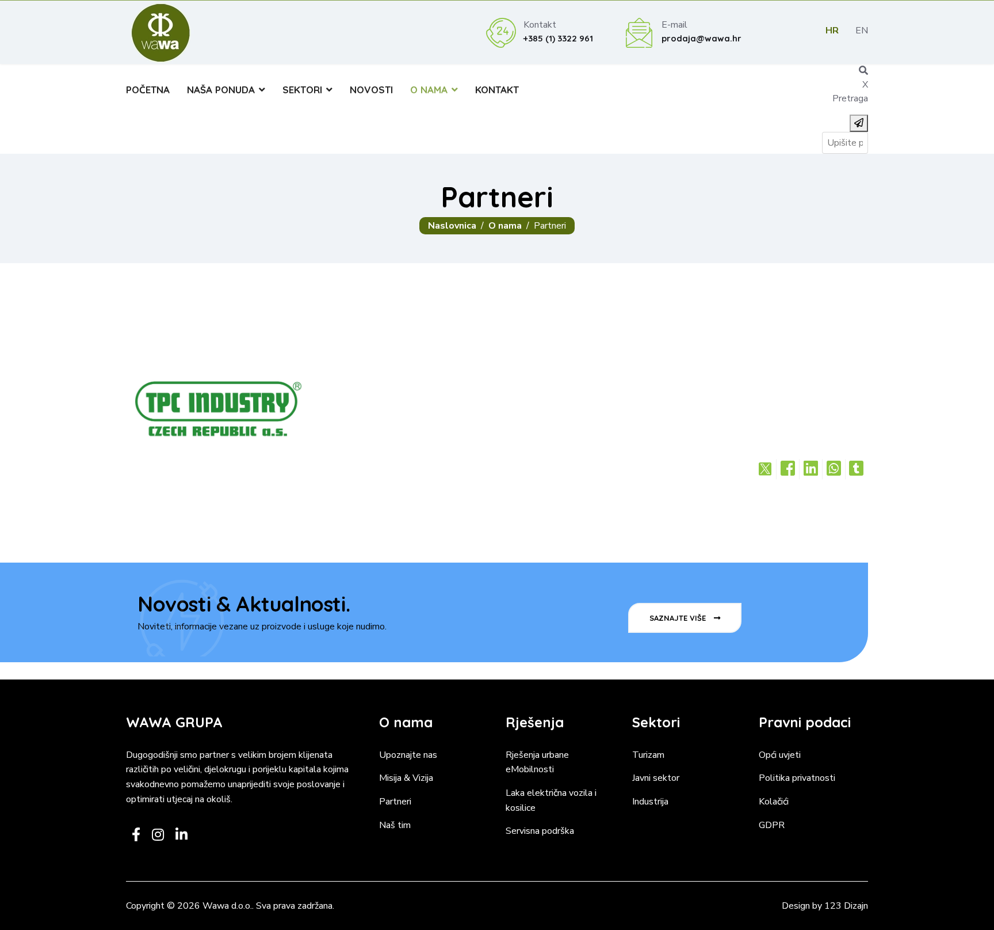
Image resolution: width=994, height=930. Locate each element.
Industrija (650, 801)
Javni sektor (655, 778)
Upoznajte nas (408, 755)
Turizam (648, 755)
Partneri (395, 801)
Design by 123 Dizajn (825, 905)
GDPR (772, 825)
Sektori (302, 89)
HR (832, 30)
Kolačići (774, 801)
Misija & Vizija (406, 778)
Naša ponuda (221, 89)
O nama (429, 89)
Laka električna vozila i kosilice (551, 800)
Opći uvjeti (780, 755)
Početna (148, 89)
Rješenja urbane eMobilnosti (537, 762)
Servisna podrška (540, 831)
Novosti (371, 89)
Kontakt (497, 89)
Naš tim (395, 825)
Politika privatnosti (797, 778)
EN (861, 30)
